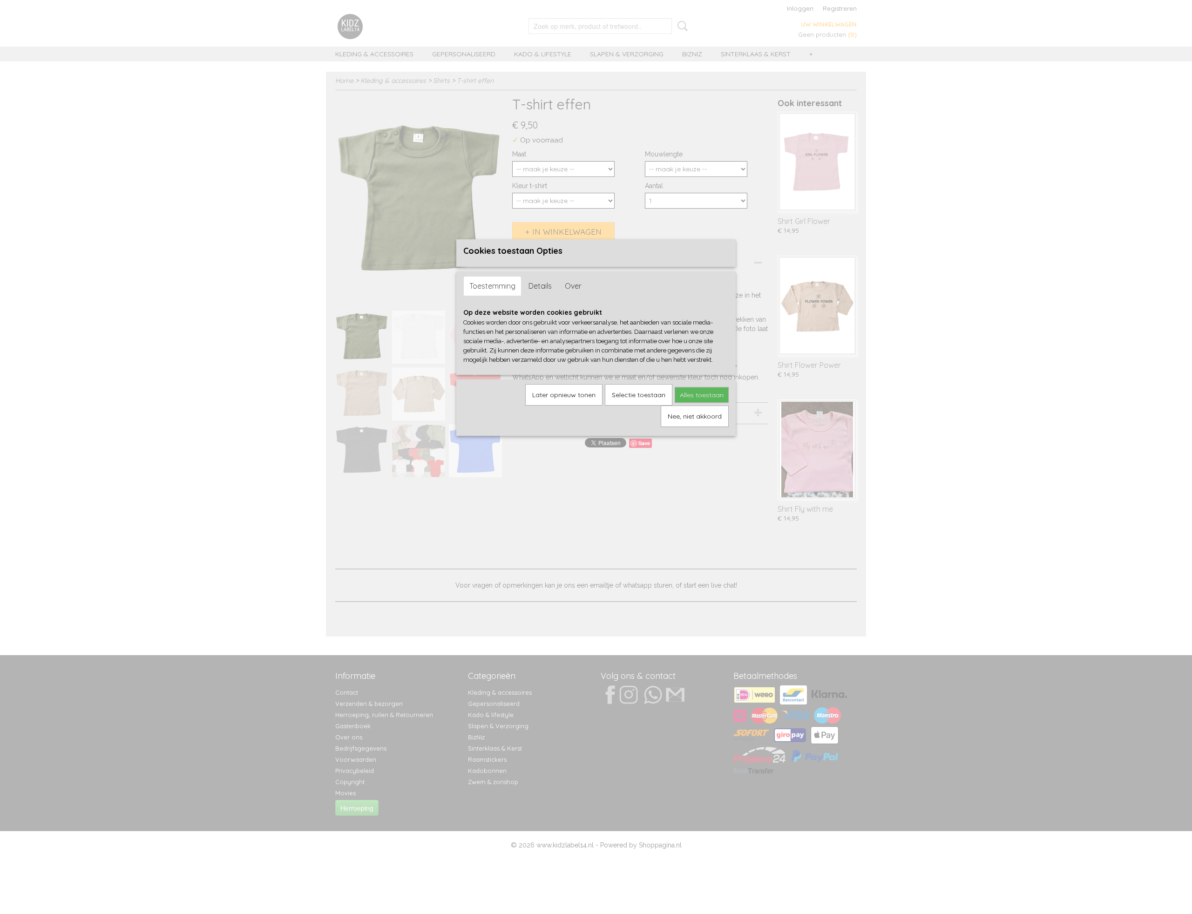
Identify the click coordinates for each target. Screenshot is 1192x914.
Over (573, 286)
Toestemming (492, 286)
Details (540, 286)
